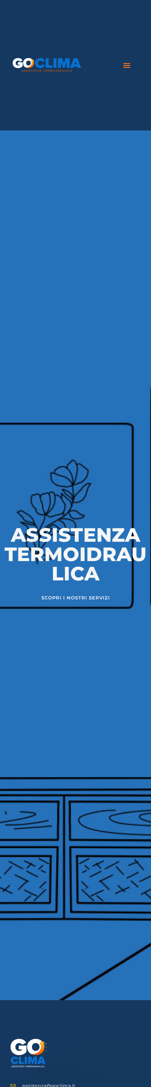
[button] (127, 65)
